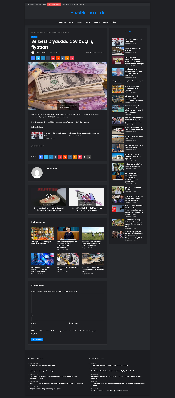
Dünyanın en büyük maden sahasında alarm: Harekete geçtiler (134, 98)
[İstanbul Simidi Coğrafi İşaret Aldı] (37, 135)
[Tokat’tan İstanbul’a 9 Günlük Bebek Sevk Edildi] (118, 130)
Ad (32, 315)
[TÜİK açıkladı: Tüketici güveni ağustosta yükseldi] (42, 233)
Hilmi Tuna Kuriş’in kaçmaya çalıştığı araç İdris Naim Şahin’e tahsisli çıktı (133, 72)
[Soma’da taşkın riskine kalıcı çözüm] (68, 259)
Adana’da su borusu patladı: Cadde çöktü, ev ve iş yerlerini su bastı (93, 269)
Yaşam (105, 22)
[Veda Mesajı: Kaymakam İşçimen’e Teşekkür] (118, 148)
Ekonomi (79, 22)
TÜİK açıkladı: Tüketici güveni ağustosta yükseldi (42, 243)
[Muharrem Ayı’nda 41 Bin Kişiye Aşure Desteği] (118, 167)
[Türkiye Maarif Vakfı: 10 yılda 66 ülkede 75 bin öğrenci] (118, 157)
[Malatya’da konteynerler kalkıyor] (118, 51)
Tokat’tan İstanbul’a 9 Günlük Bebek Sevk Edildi (134, 128)
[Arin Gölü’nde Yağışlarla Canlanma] (118, 139)
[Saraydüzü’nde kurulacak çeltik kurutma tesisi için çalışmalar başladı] (93, 233)
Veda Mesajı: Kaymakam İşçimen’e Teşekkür (134, 146)
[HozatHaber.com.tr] (87, 12)
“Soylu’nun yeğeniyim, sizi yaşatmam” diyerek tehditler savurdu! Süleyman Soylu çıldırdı (133, 235)
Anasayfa (62, 22)
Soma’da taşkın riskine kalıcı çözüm (67, 268)
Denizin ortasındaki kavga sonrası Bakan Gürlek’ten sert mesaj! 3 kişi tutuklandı (134, 109)
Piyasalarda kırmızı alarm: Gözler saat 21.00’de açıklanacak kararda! (41, 269)
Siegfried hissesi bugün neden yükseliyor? (84, 133)
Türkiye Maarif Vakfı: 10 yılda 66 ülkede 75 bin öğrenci (133, 156)
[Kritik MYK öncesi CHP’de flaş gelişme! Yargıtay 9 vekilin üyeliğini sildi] (118, 199)
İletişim (113, 22)
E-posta (34, 323)
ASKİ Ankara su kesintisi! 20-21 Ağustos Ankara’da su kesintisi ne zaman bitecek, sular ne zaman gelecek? (134, 210)
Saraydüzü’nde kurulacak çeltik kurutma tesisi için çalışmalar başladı (91, 243)
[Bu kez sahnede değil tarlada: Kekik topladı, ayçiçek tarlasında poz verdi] (118, 222)
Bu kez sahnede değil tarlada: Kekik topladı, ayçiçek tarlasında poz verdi (133, 223)
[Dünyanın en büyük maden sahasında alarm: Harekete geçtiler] (118, 99)
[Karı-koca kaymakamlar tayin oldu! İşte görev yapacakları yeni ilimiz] (118, 120)
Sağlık (87, 22)
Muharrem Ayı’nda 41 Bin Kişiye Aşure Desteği (134, 165)
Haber (71, 22)
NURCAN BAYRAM (40, 53)
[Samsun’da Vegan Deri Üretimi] (118, 190)
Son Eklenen (128, 32)
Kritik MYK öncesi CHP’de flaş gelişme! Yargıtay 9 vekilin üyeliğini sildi (134, 198)
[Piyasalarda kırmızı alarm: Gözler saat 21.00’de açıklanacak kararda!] (42, 259)
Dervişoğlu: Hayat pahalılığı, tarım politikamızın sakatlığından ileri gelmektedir (67, 244)
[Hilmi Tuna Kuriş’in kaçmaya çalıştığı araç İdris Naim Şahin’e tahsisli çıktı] (118, 72)
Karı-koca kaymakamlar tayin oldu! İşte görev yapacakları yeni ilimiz (134, 120)
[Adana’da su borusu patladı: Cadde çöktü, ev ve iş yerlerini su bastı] (93, 259)
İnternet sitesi (73, 323)
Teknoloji (96, 22)
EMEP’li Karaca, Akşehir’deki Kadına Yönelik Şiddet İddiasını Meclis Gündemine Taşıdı (88, 4)
